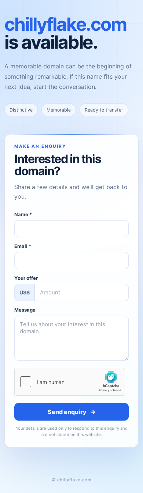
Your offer (26, 278)
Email (22, 246)
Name (23, 214)
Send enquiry (72, 411)
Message (25, 310)
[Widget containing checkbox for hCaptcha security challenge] (69, 382)
